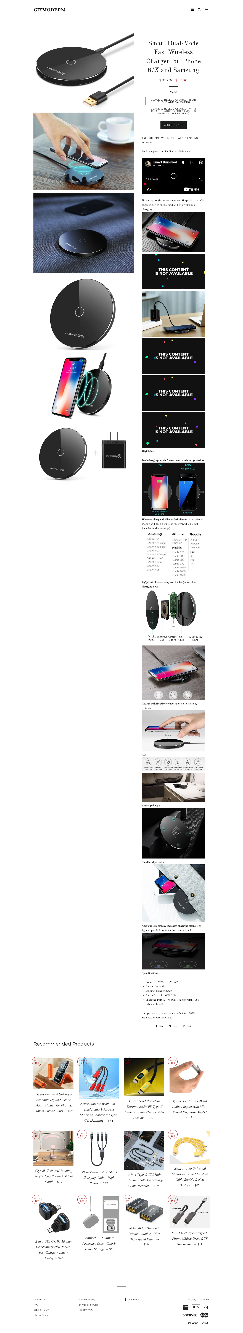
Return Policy (41, 1309)
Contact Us (39, 1299)
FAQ (35, 1304)
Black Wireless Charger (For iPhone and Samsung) (173, 100)
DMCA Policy (40, 1315)
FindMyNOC (86, 1309)
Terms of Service (88, 1304)
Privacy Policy (87, 1299)
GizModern (203, 1299)
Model (173, 92)
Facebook (134, 1299)
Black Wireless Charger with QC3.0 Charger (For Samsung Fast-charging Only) (173, 111)
